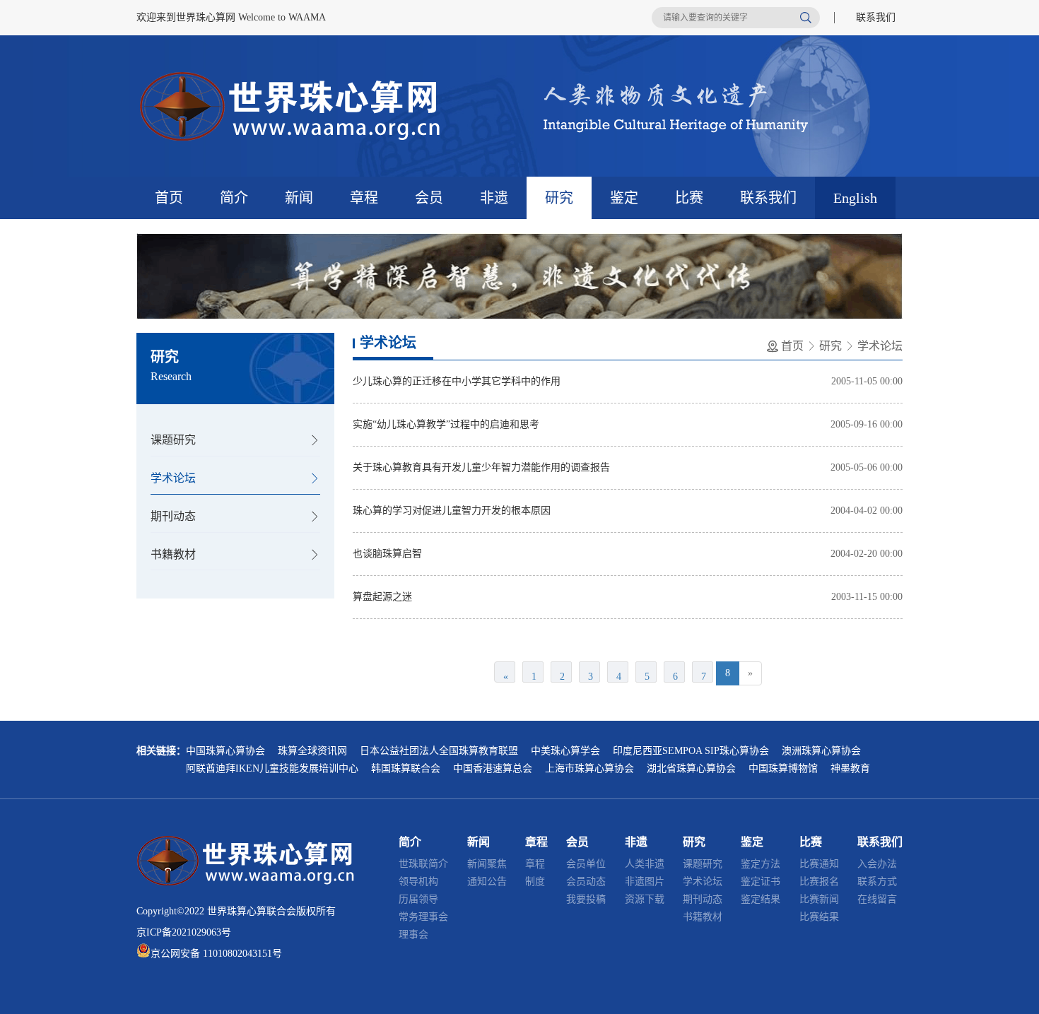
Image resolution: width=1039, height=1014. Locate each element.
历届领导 (418, 899)
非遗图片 (644, 881)
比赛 (689, 198)
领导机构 (418, 881)
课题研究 (173, 440)
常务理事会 (423, 917)
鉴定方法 (760, 864)
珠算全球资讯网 (312, 750)
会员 (429, 198)
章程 (364, 198)
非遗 (494, 198)
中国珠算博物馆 (783, 768)
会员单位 (586, 864)
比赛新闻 (819, 899)
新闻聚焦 (487, 864)
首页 (169, 198)
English (855, 198)
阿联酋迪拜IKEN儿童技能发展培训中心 (272, 768)
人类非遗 (644, 864)
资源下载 (644, 899)
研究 (559, 198)
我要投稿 (586, 899)
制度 (535, 881)
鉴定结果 (760, 899)
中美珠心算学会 (565, 750)
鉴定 (624, 198)
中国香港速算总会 (492, 768)
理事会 (413, 934)
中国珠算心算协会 (225, 750)
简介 (234, 198)
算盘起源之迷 (382, 596)
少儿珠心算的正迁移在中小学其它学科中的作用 (456, 381)
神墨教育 (850, 768)
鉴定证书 (760, 881)
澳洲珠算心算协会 (821, 750)
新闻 (299, 198)
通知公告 (487, 881)
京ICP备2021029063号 (183, 932)
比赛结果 (819, 917)
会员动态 (586, 881)
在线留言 (877, 899)
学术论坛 (173, 478)
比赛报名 (819, 881)
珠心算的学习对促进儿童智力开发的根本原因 (452, 510)
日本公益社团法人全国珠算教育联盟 (439, 750)
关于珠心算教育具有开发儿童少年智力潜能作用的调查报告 (481, 467)
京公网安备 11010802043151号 (216, 953)
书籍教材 (173, 554)
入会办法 (877, 864)
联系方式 (877, 881)
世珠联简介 (423, 864)
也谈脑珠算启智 (387, 553)
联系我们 (876, 17)
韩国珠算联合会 (405, 768)
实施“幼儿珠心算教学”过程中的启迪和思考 (446, 424)
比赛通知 (819, 864)
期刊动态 (173, 516)
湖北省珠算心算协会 (691, 768)
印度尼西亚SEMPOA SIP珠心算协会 (691, 750)
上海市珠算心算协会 (589, 768)
